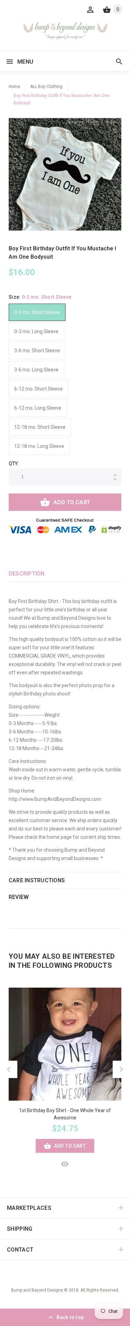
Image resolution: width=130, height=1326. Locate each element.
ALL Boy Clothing (46, 86)
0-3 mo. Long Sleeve (36, 331)
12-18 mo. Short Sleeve (40, 427)
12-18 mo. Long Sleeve (39, 446)
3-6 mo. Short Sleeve (37, 350)
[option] (65, 174)
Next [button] (121, 1069)
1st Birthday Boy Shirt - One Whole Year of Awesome (65, 1114)
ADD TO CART (71, 502)
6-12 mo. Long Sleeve (37, 408)
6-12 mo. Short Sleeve (38, 389)
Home (14, 86)
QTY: (14, 463)
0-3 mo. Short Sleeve (37, 312)
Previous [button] (8, 1069)
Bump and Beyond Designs (37, 1290)
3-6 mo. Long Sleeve (36, 369)
